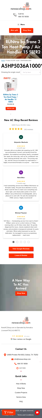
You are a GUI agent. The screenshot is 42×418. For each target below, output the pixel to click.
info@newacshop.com (22, 359)
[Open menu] (21, 24)
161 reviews (28, 129)
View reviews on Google (22, 339)
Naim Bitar (21, 177)
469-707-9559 (23, 17)
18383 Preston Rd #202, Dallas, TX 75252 (22, 355)
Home (3, 60)
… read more (34, 162)
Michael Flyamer (21, 213)
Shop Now (27, 30)
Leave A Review (21, 255)
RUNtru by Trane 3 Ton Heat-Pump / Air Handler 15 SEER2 (10, 98)
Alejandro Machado (21, 142)
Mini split (14, 30)
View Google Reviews (21, 249)
